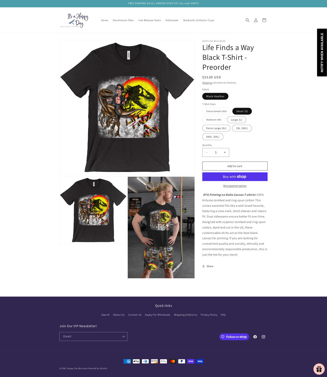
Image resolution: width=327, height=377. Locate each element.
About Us (119, 314)
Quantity (207, 144)
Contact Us (135, 314)
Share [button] (210, 266)
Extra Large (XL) (216, 128)
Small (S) (242, 111)
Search (105, 314)
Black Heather (215, 96)
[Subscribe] (123, 336)
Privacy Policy (209, 314)
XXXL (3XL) (213, 136)
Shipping (207, 82)
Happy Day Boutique (77, 368)
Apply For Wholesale (157, 314)
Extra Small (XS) (218, 111)
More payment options (235, 185)
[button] (247, 20)
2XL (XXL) (242, 128)
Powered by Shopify (97, 368)
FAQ (223, 314)
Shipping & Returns (185, 314)
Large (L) (236, 119)
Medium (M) (215, 120)
